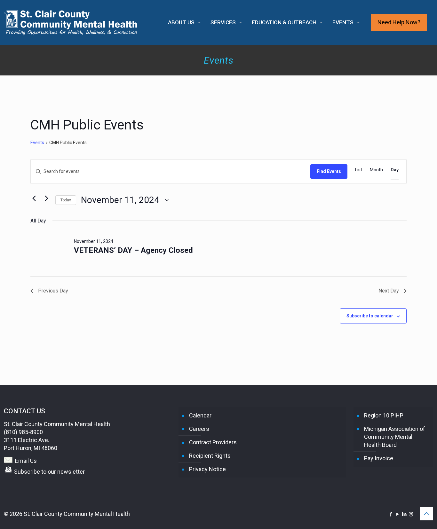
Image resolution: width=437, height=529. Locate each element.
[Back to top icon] (426, 513)
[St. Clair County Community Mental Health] (70, 22)
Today (65, 200)
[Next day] (47, 198)
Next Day (388, 291)
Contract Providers (213, 442)
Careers (199, 428)
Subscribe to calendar (369, 315)
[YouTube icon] (397, 514)
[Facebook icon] (390, 514)
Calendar (200, 415)
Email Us (26, 460)
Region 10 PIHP (383, 415)
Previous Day (53, 291)
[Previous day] (34, 198)
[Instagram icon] (411, 514)
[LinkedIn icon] (404, 514)
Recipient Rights (210, 455)
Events (37, 142)
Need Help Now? (398, 22)
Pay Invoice (378, 458)
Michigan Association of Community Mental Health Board (394, 436)
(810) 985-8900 (23, 432)
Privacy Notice (207, 469)
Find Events (329, 171)
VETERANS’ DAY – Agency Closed (133, 250)
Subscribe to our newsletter (49, 471)
